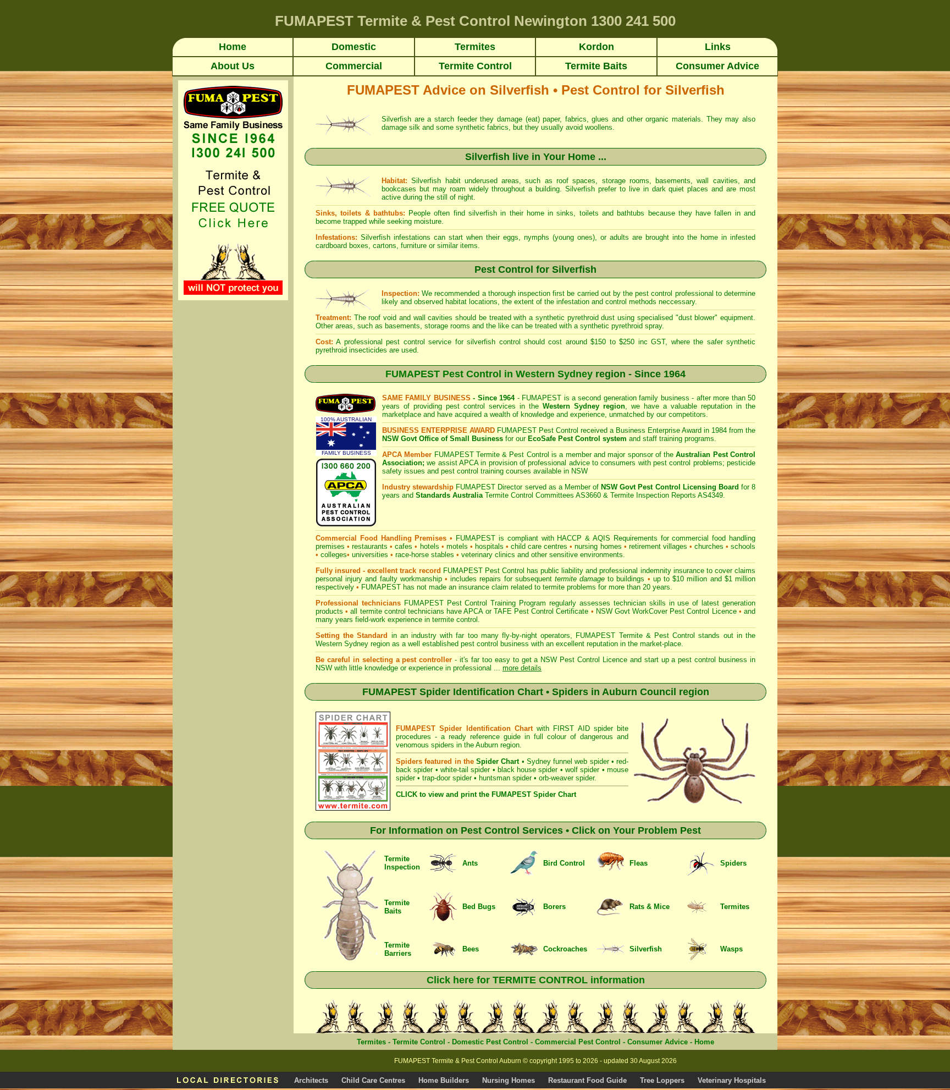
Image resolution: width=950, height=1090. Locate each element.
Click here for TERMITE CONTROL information (536, 980)
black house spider (528, 770)
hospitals (489, 546)
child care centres (539, 546)
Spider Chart (497, 761)
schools (743, 546)
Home (704, 1042)
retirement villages (658, 546)
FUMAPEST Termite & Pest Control (491, 454)
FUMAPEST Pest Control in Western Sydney (489, 373)
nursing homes (598, 546)
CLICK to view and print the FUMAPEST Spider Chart (486, 794)
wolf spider (582, 770)
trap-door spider (447, 778)
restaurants (370, 546)
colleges (334, 554)
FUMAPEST (381, 587)
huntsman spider (505, 778)
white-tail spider (465, 770)
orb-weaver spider (566, 778)
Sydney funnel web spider (568, 761)
